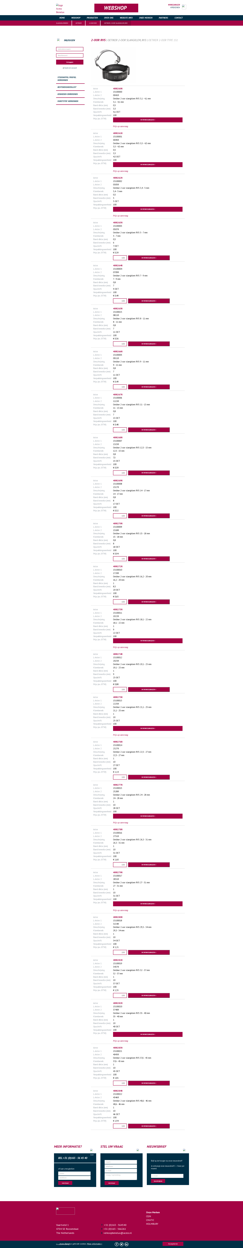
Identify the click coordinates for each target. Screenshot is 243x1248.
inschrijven (158, 1181)
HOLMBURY (152, 1223)
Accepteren (173, 1244)
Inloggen (69, 62)
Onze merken (145, 17)
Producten (92, 17)
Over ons (108, 17)
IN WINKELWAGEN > (147, 120)
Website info (126, 17)
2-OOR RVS (93, 23)
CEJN (148, 1216)
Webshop (75, 17)
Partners (163, 17)
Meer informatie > (94, 1244)
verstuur (65, 1183)
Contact (179, 17)
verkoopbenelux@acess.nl (118, 1233)
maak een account (70, 68)
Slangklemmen (62, 23)
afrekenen (175, 7)
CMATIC (150, 1220)
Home (62, 17)
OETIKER (79, 23)
